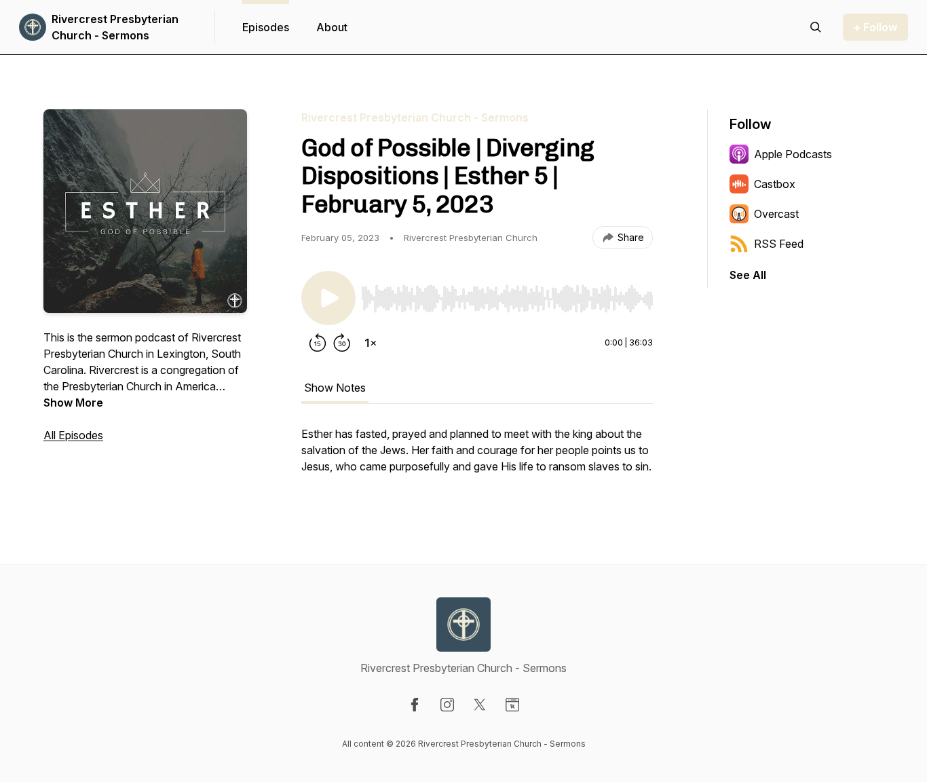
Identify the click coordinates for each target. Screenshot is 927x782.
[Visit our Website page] (512, 704)
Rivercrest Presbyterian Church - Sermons (115, 27)
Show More (73, 402)
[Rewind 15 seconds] (317, 342)
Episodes (265, 27)
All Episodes (73, 435)
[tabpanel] (477, 457)
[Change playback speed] (370, 342)
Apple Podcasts (793, 154)
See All (748, 275)
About (331, 27)
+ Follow (875, 27)
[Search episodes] (815, 27)
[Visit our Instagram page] (447, 704)
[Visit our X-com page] (480, 704)
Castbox (774, 184)
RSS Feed (778, 243)
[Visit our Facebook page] (414, 704)
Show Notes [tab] (335, 387)
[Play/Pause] (328, 298)
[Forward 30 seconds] (342, 342)
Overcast (776, 214)
